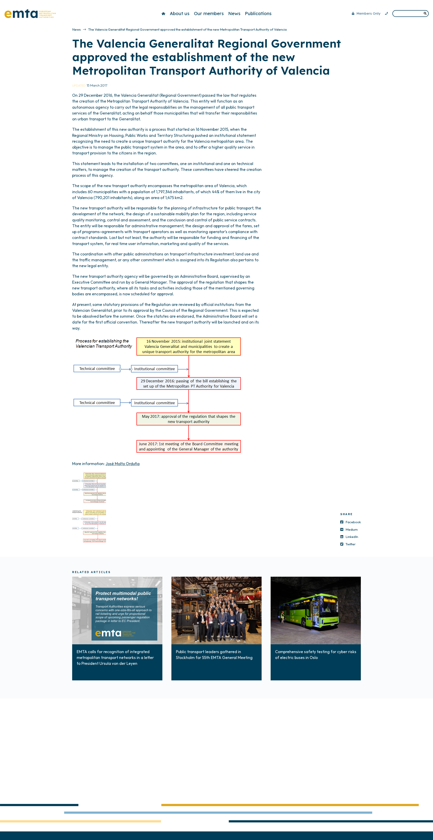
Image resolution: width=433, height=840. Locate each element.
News (234, 13)
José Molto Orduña (123, 463)
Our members (209, 13)
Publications (258, 13)
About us (179, 13)
